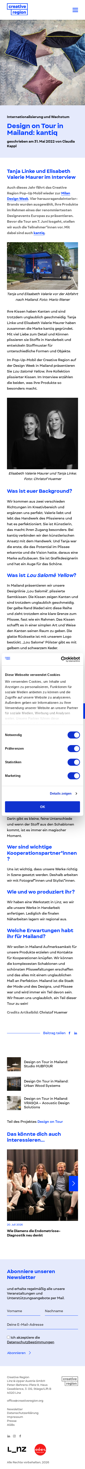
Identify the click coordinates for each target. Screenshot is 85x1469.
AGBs (11, 1424)
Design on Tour (50, 1122)
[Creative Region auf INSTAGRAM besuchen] (14, 1436)
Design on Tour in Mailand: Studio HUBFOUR (46, 1064)
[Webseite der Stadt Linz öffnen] (17, 1450)
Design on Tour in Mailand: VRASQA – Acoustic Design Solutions (47, 1103)
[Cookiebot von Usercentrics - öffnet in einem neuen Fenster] (61, 659)
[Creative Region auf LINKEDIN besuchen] (9, 1436)
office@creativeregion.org (25, 1400)
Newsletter (15, 1409)
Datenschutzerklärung (23, 1413)
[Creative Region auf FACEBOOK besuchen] (20, 1436)
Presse (12, 1420)
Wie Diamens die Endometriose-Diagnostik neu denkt (33, 1233)
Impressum (15, 1417)
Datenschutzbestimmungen (30, 1342)
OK (42, 807)
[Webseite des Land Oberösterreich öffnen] (40, 1450)
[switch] (74, 748)
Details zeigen (60, 793)
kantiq (39, 233)
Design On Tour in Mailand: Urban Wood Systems (46, 1083)
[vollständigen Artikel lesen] (14, 1064)
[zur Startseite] (17, 10)
